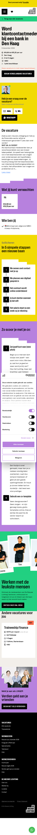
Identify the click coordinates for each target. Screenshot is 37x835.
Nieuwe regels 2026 (8, 766)
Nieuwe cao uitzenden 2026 (10, 739)
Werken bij (5, 786)
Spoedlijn (26, 2)
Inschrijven (5, 763)
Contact (4, 792)
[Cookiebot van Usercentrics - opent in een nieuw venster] (26, 375)
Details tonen (26, 438)
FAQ (3, 772)
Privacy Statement (22, 801)
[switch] (32, 417)
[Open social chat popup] (32, 830)
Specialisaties (6, 746)
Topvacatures (6, 729)
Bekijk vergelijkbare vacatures (18, 73)
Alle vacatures (6, 726)
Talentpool (5, 749)
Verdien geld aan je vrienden (10, 769)
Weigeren (18, 458)
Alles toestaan (18, 444)
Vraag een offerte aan (8, 743)
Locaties (4, 789)
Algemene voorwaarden (8, 801)
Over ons (4, 783)
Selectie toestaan (18, 451)
